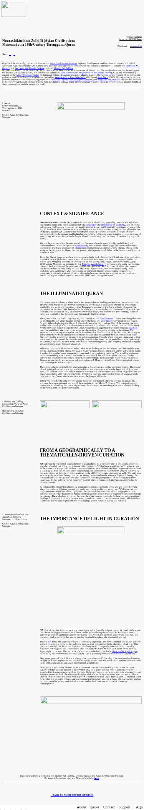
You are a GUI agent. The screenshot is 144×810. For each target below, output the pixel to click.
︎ (14, 54)
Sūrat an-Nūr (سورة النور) (124, 651)
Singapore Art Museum (109, 79)
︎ (24, 807)
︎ (10, 54)
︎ (18, 807)
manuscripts (136, 46)
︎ (13, 807)
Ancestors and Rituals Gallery (29, 68)
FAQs (138, 807)
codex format (106, 318)
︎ (2, 807)
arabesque (91, 225)
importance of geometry (113, 225)
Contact (109, 807)
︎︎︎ (72, 795)
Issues (94, 807)
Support (125, 807)
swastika (133, 328)
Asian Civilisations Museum (63, 63)
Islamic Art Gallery (63, 68)
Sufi (49, 642)
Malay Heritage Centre (28, 75)
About (83, 807)
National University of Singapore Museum (72, 79)
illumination (81, 245)
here (96, 778)
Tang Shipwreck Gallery (94, 264)
